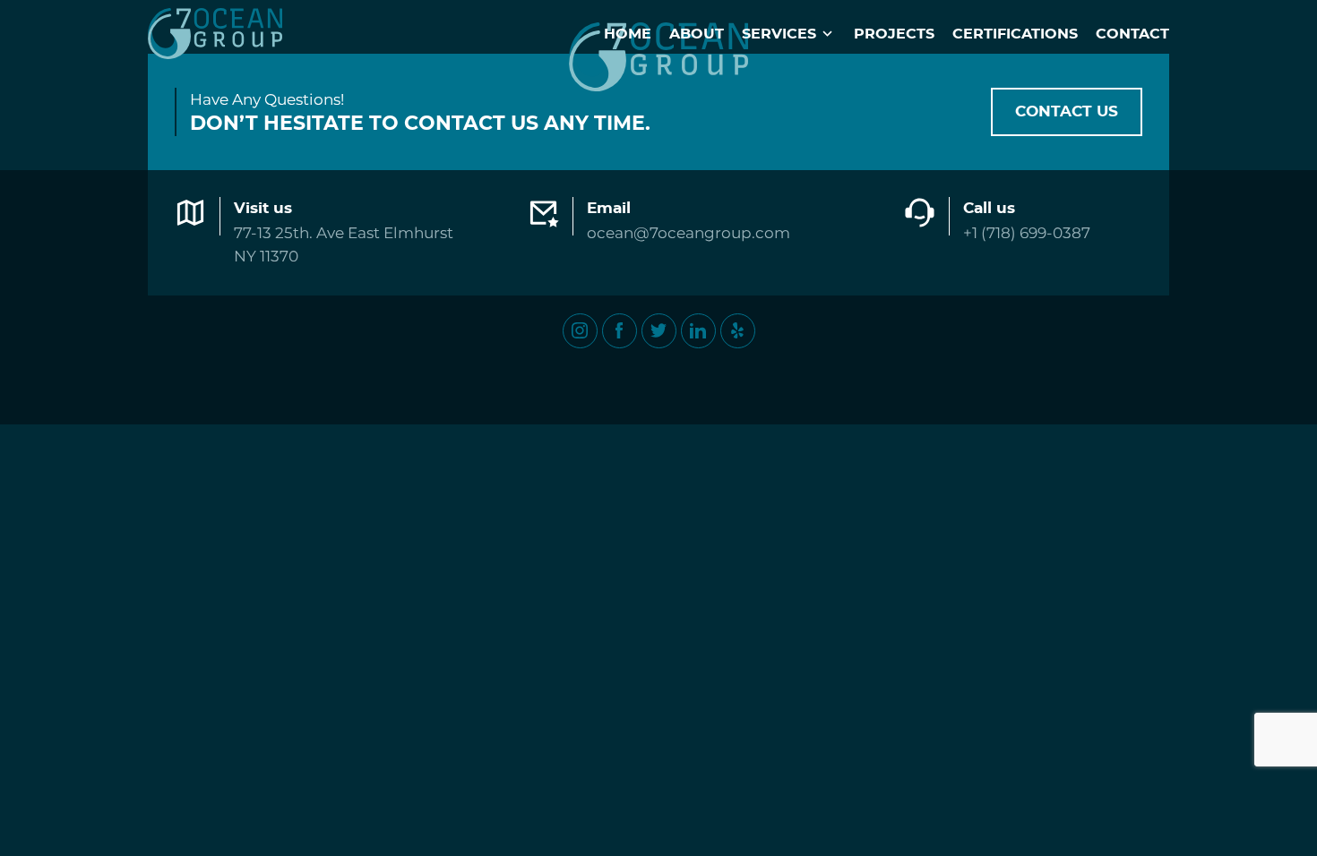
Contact (1132, 34)
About (696, 34)
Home (627, 34)
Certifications (1015, 34)
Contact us (1066, 111)
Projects (894, 34)
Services (779, 34)
